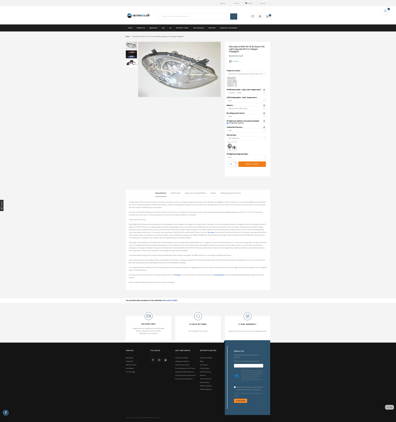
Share (1, 203)
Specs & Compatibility (195, 193)
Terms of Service (206, 379)
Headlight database (228, 28)
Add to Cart (252, 164)
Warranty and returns (182, 365)
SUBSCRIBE (240, 401)
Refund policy (204, 382)
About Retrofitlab (206, 358)
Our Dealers (204, 365)
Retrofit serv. (182, 28)
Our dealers (198, 28)
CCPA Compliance (206, 389)
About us (223, 3)
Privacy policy (204, 368)
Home (130, 28)
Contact (236, 3)
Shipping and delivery (230, 193)
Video (213, 193)
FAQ (163, 28)
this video (211, 232)
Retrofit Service (205, 372)
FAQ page (177, 275)
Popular (211, 28)
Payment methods (181, 358)
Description (160, 193)
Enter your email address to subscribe (246, 361)
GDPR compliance (206, 386)
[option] (179, 69)
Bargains (153, 28)
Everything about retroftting (185, 368)
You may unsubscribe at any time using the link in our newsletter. (248, 394)
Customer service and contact (185, 375)
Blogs (202, 361)
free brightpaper (218, 275)
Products (141, 28)
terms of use (244, 381)
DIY (170, 28)
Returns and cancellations (184, 379)
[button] (250, 3)
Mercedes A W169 (170, 300)
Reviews (203, 375)
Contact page (130, 372)
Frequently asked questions (184, 372)
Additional (176, 193)
